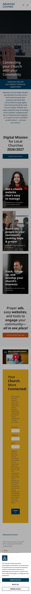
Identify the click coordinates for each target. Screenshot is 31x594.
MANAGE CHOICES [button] (15, 589)
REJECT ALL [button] (15, 584)
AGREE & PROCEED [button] (15, 580)
